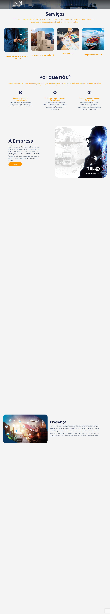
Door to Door (67, 54)
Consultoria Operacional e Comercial (16, 57)
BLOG (77, 4)
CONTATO (84, 4)
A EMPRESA (60, 4)
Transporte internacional (43, 55)
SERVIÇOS (51, 4)
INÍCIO (43, 4)
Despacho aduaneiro (93, 54)
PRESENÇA (69, 4)
